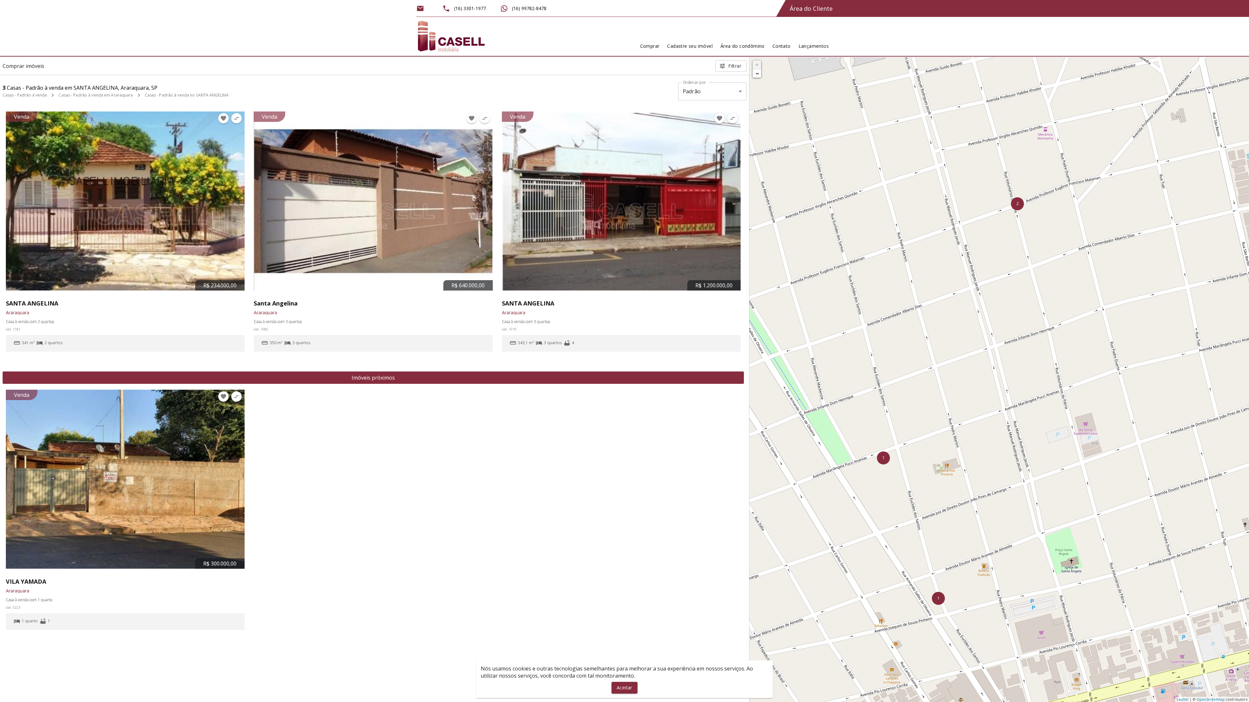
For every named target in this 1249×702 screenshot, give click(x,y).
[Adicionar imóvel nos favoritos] (223, 118)
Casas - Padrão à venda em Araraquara (96, 95)
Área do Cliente (811, 8)
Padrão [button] (692, 91)
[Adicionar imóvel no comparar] (236, 118)
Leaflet (1183, 699)
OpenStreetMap (1211, 699)
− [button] (757, 73)
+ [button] (757, 65)
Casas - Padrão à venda (25, 95)
